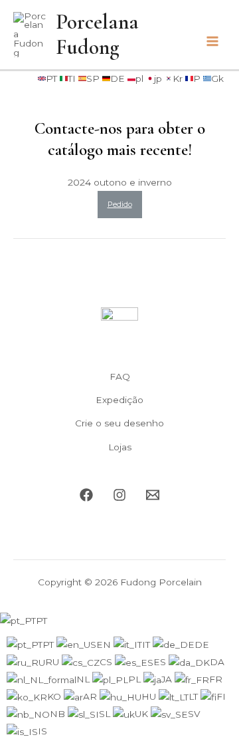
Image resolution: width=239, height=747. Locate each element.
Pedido (120, 204)
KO (55, 696)
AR (91, 696)
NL (84, 679)
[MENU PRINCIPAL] (212, 41)
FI (221, 696)
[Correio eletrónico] (152, 495)
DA (217, 662)
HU (150, 696)
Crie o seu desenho (119, 423)
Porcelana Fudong (97, 34)
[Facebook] (86, 495)
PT (41, 620)
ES (161, 662)
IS (42, 731)
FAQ (120, 376)
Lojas (119, 447)
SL (106, 713)
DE (202, 644)
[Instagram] (119, 495)
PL (135, 679)
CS (107, 662)
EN (105, 644)
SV (194, 713)
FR (215, 679)
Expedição (119, 399)
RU (53, 662)
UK (143, 713)
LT (194, 696)
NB (59, 713)
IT (147, 644)
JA (168, 679)
